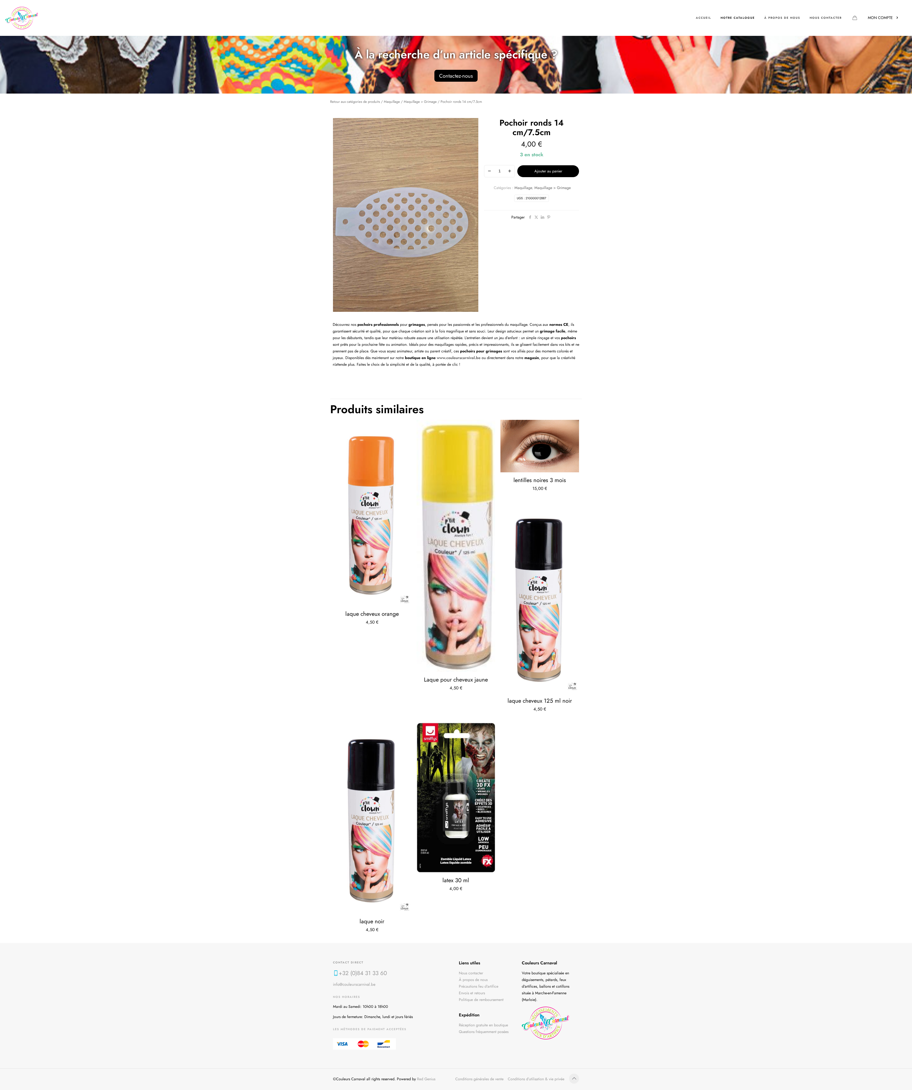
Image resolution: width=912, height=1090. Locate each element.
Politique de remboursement (481, 999)
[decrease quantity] (489, 171)
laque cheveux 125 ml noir (540, 701)
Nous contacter (471, 973)
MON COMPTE (880, 17)
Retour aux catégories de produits (355, 101)
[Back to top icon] (574, 1079)
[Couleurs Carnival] (22, 18)
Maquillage (392, 101)
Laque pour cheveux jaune (456, 679)
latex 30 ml (455, 880)
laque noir (372, 921)
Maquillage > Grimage (420, 101)
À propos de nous (473, 979)
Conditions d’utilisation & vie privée (536, 1079)
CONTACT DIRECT (348, 962)
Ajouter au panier (548, 171)
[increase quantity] (509, 171)
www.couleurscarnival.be (458, 357)
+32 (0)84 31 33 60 (363, 973)
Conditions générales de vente (479, 1079)
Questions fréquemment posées (483, 1031)
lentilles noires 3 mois (539, 480)
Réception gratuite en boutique (483, 1025)
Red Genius (426, 1079)
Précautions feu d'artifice (478, 986)
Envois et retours (472, 993)
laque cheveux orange (372, 614)
